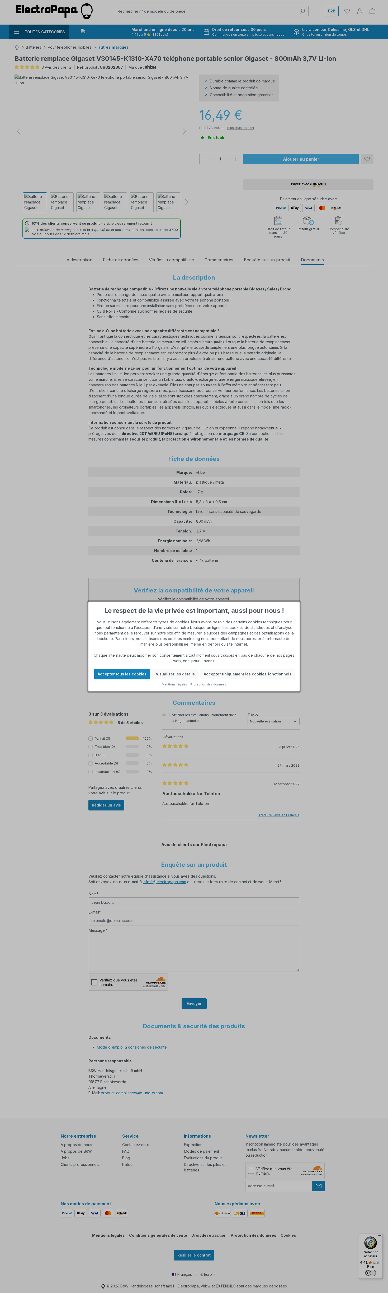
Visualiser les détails (175, 674)
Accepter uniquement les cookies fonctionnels (247, 674)
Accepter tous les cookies (122, 674)
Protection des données (208, 684)
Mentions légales (175, 684)
